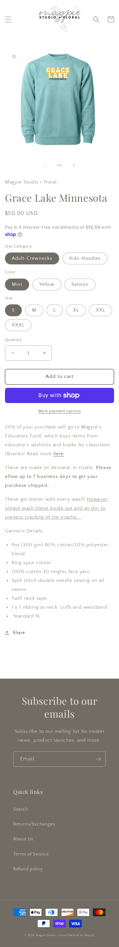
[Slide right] (74, 165)
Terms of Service (31, 854)
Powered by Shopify (81, 935)
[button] (8, 19)
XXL (100, 310)
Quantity (13, 339)
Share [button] (19, 632)
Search (20, 809)
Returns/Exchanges (34, 824)
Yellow (47, 284)
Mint (17, 284)
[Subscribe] (98, 759)
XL (76, 310)
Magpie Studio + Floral (51, 935)
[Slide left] (45, 165)
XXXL (18, 325)
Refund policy (28, 869)
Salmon (80, 284)
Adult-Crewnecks (32, 258)
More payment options (59, 411)
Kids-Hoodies (84, 258)
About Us (23, 839)
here (59, 454)
